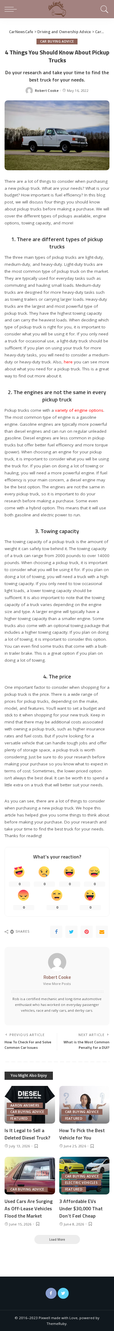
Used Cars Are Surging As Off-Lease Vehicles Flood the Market (29, 1208)
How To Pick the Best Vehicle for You (82, 1134)
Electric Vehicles (81, 1182)
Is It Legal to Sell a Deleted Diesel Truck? (27, 1134)
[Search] (103, 9)
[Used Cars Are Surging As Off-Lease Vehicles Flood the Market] (30, 1175)
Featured (19, 1118)
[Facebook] (56, 932)
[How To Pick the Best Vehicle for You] (84, 1105)
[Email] (102, 932)
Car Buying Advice (57, 41)
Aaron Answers (24, 1105)
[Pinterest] (87, 932)
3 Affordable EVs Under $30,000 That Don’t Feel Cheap (81, 1208)
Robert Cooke (47, 90)
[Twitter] (71, 932)
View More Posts (57, 983)
